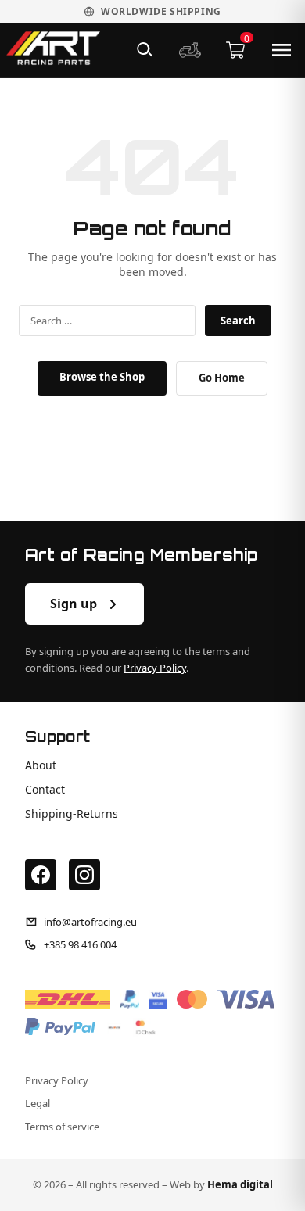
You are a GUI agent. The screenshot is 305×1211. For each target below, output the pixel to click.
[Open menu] (281, 50)
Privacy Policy (155, 668)
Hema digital (240, 1184)
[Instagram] (84, 874)
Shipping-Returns (71, 814)
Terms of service (62, 1127)
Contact (45, 790)
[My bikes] (190, 50)
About (40, 765)
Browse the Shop (102, 377)
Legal (37, 1103)
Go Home (222, 378)
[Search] (144, 50)
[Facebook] (40, 874)
